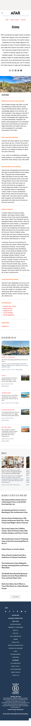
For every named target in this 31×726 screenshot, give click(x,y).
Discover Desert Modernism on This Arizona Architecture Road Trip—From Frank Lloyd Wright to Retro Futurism (15, 520)
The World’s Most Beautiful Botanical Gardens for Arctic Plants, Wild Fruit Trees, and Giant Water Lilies (14, 575)
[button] (15, 709)
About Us (15, 630)
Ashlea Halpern (19, 369)
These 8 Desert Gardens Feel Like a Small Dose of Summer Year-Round (14, 556)
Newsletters (15, 642)
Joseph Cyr (5, 326)
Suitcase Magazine (15, 669)
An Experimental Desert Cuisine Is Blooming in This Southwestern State (15, 511)
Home (7, 19)
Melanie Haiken (5, 441)
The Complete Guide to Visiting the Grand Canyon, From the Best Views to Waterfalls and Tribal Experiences (9, 433)
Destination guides (15, 624)
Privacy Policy (15, 666)
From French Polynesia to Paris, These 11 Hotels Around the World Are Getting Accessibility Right (11, 471)
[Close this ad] (30, 719)
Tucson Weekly (8, 313)
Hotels (4, 375)
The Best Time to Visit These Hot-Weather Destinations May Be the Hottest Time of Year (10, 397)
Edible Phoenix (7, 308)
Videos (15, 651)
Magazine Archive (15, 654)
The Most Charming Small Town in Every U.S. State (15, 360)
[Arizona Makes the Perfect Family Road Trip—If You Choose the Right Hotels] (25, 378)
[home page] (15, 13)
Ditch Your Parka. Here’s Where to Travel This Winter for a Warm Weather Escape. (15, 586)
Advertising (15, 657)
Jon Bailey (16, 403)
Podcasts (15, 633)
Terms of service (15, 672)
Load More (15, 597)
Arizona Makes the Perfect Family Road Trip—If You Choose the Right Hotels (9, 379)
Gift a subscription (15, 636)
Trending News (6, 393)
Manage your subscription (15, 645)
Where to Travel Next (8, 357)
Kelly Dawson (17, 484)
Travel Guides (14, 19)
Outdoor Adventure (8, 409)
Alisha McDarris (5, 420)
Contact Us (15, 675)
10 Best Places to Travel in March (13, 549)
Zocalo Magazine (8, 315)
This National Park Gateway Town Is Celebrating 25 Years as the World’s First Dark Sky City (14, 502)
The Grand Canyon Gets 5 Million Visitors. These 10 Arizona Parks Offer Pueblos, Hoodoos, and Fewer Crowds (15, 530)
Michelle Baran (5, 386)
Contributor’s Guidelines (16, 648)
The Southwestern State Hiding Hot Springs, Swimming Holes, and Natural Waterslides (15, 565)
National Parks (6, 427)
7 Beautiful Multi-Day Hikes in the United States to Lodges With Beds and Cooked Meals (10, 413)
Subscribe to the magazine (15, 627)
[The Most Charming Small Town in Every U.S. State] (15, 348)
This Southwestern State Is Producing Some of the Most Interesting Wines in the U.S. (15, 541)
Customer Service (16, 663)
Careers (15, 639)
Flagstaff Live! (7, 310)
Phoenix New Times (9, 306)
